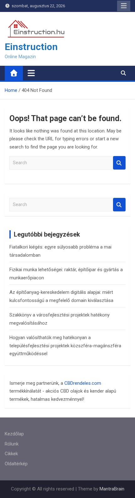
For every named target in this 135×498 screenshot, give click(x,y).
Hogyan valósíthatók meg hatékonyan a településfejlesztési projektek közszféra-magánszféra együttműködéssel (65, 345)
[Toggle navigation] (31, 73)
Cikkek (11, 453)
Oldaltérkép (16, 464)
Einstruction (31, 46)
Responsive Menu (123, 6)
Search (119, 163)
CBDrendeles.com (82, 383)
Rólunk (12, 444)
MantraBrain (112, 489)
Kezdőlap (14, 434)
